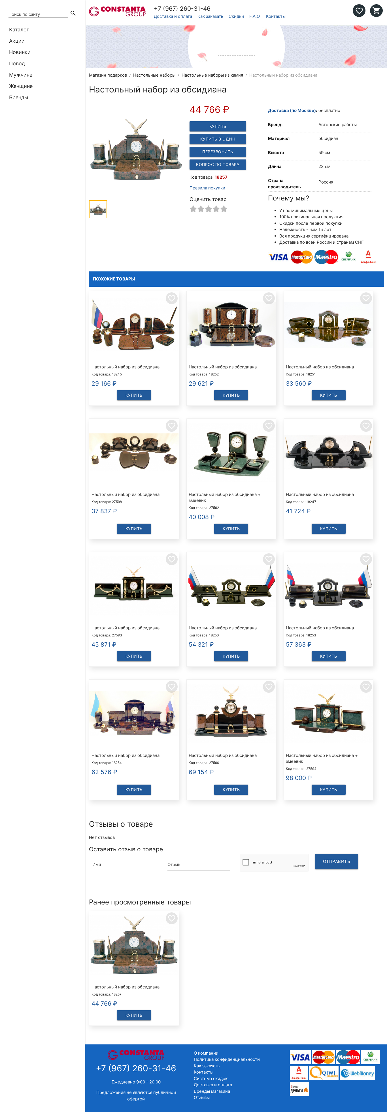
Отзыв (173, 864)
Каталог (19, 30)
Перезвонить (217, 151)
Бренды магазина (212, 1091)
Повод (17, 63)
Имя (96, 864)
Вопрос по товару (217, 164)
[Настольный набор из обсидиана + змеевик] (231, 453)
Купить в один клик (217, 140)
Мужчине (20, 75)
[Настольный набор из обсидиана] (133, 325)
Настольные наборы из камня (212, 75)
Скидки (236, 16)
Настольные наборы (154, 75)
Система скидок (210, 1078)
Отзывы (202, 1097)
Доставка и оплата (173, 16)
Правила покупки (207, 188)
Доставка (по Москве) (292, 110)
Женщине (21, 86)
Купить (217, 126)
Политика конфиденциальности (227, 1059)
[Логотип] (117, 15)
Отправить (336, 861)
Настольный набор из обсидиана (126, 367)
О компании (206, 1053)
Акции (17, 41)
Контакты (276, 16)
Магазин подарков (108, 75)
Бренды (18, 97)
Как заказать (210, 16)
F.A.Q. (255, 16)
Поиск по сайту (24, 14)
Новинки (20, 52)
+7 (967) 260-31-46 (182, 8)
